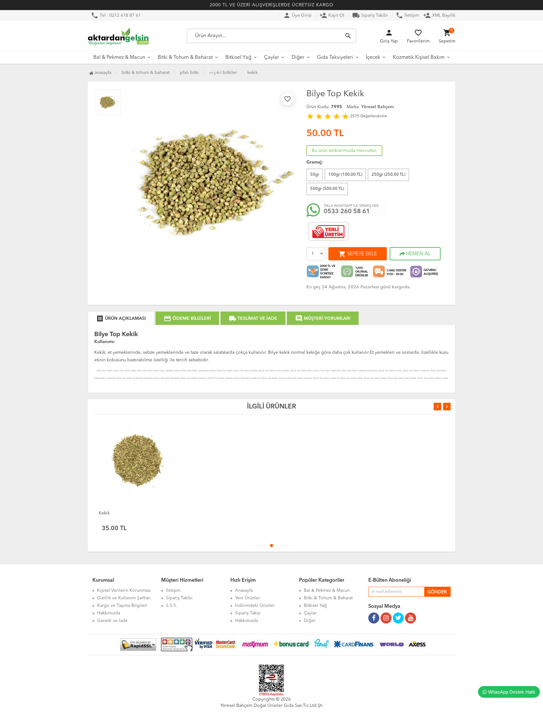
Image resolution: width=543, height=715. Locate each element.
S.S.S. (171, 605)
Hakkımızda (108, 613)
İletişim (407, 15)
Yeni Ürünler (247, 598)
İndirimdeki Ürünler (255, 605)
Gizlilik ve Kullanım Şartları (124, 598)
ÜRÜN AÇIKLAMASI (121, 318)
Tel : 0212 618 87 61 (116, 15)
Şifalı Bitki (189, 72)
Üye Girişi (297, 15)
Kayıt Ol (332, 15)
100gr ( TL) (345, 175)
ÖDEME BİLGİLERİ (187, 318)
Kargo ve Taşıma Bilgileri (122, 605)
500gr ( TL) (327, 189)
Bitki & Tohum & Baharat (185, 57)
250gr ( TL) (388, 175)
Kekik (252, 72)
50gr (314, 175)
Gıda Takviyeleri (335, 57)
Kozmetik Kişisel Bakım (419, 57)
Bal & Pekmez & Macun (119, 57)
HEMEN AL (418, 254)
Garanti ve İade (112, 620)
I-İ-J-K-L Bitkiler (223, 72)
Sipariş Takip (248, 613)
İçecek (373, 57)
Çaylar (271, 57)
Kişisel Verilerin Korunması (124, 590)
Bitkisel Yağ (238, 57)
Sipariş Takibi (370, 15)
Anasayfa (102, 72)
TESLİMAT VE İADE (253, 318)
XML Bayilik (439, 15)
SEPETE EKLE (357, 254)
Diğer (298, 57)
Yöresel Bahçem (377, 107)
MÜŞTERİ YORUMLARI (322, 318)
